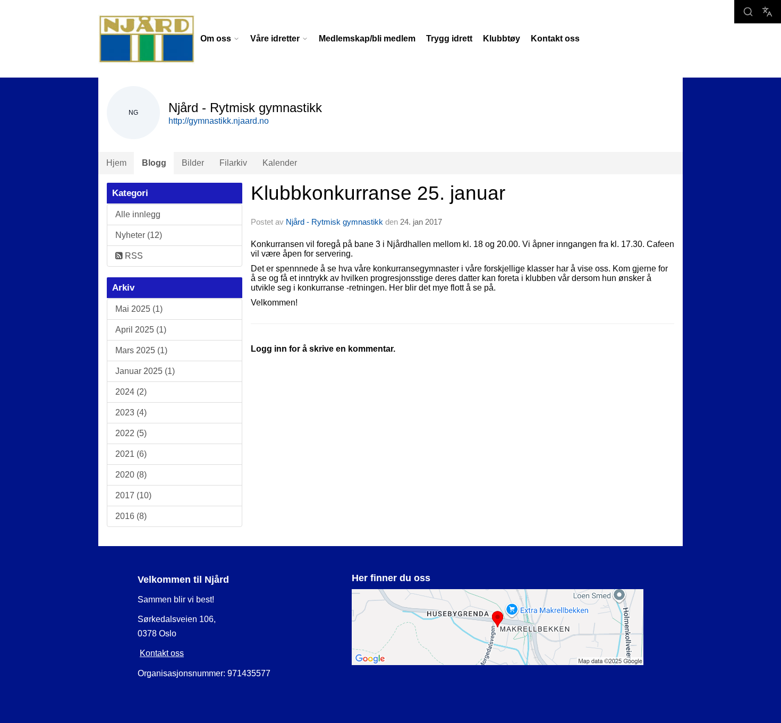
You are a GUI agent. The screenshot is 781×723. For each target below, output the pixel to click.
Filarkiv (233, 162)
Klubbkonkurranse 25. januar (378, 193)
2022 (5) (131, 433)
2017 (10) (133, 495)
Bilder (193, 162)
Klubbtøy (501, 38)
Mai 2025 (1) (139, 308)
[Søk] (748, 11)
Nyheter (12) (138, 235)
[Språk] (767, 11)
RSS (133, 255)
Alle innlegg (137, 214)
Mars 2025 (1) (141, 350)
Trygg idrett (449, 38)
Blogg (154, 162)
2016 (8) (131, 516)
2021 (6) (131, 453)
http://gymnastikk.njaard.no (218, 120)
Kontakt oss (555, 38)
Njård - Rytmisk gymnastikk (334, 221)
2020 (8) (131, 474)
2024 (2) (131, 391)
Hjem (116, 162)
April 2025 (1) (140, 329)
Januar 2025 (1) (145, 371)
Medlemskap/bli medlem (367, 38)
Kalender (279, 162)
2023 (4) (131, 412)
